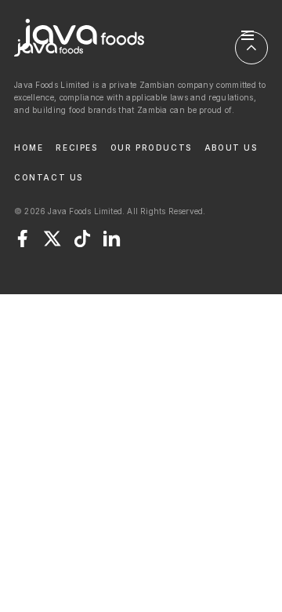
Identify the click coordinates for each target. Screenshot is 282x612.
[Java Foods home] (81, 35)
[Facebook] (22, 238)
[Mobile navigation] (247, 35)
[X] (52, 238)
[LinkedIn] (112, 238)
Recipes (76, 147)
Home (28, 147)
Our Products (151, 147)
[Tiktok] (82, 238)
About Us (231, 147)
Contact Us (48, 177)
